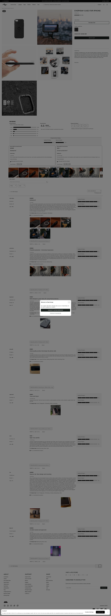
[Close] (69, 302)
